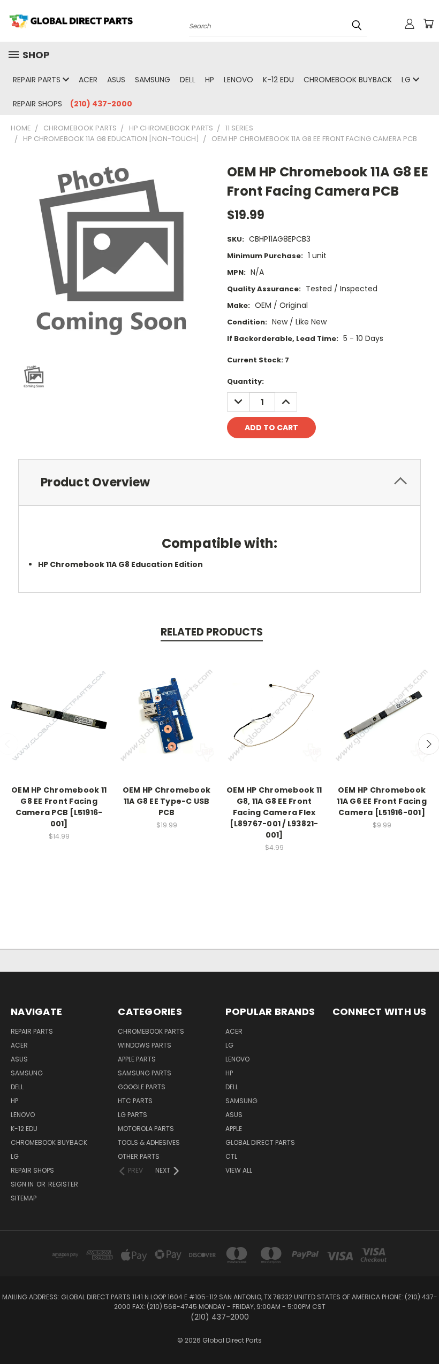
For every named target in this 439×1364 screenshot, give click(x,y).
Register (63, 1184)
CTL (231, 1156)
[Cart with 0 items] (428, 23)
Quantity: (245, 381)
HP (209, 79)
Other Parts (139, 1156)
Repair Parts (38, 79)
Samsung (152, 79)
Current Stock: (258, 360)
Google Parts (141, 1086)
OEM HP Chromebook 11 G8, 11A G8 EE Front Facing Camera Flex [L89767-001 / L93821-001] (274, 812)
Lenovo (238, 79)
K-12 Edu (278, 79)
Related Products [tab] (212, 632)
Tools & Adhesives (149, 1142)
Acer (88, 79)
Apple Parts (137, 1059)
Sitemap (23, 1198)
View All (238, 1170)
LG (407, 79)
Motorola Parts (146, 1128)
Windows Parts (144, 1045)
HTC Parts (135, 1100)
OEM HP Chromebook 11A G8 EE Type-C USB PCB (166, 801)
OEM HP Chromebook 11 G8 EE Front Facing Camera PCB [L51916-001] (59, 807)
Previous (423, 1331)
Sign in (23, 1184)
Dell (187, 79)
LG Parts (132, 1114)
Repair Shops (37, 103)
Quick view (59, 703)
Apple (233, 1128)
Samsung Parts (144, 1073)
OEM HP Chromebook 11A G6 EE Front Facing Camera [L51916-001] (382, 801)
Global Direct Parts (260, 1142)
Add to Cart (59, 723)
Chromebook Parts (151, 1031)
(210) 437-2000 (101, 103)
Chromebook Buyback (348, 79)
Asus (116, 79)
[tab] (219, 482)
